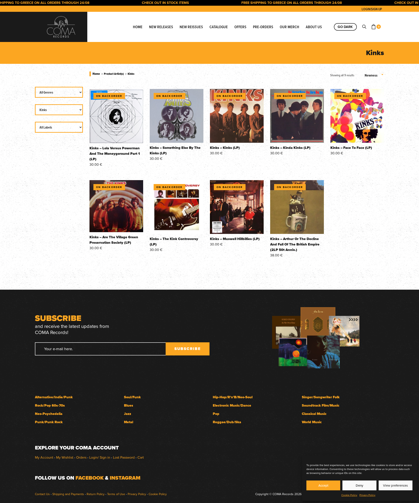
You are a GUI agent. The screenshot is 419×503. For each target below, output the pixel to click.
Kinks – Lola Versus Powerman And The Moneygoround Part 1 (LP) (114, 154)
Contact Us (42, 494)
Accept (323, 485)
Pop (216, 413)
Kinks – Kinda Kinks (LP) (290, 147)
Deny (359, 485)
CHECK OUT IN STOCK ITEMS (152, 2)
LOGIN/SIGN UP (372, 9)
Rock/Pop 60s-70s (50, 405)
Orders (81, 457)
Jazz (127, 413)
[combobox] (374, 75)
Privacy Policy (367, 495)
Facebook (90, 478)
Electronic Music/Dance (232, 405)
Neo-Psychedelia (48, 413)
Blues (128, 405)
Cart (140, 457)
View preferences (395, 485)
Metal (128, 422)
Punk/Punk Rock (49, 422)
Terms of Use (116, 494)
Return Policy (96, 494)
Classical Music (314, 413)
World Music (312, 422)
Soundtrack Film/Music (320, 405)
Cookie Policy (349, 495)
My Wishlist (64, 457)
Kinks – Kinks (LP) (225, 147)
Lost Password (124, 457)
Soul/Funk (132, 397)
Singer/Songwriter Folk (321, 397)
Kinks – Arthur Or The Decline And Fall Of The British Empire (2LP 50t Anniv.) (294, 244)
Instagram (125, 478)
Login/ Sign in (99, 457)
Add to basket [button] (116, 137)
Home (96, 73)
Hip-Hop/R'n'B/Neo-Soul (232, 397)
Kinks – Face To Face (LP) (351, 147)
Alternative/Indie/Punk (54, 397)
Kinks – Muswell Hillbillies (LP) (235, 238)
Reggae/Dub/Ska (227, 422)
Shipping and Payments (68, 494)
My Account (44, 457)
